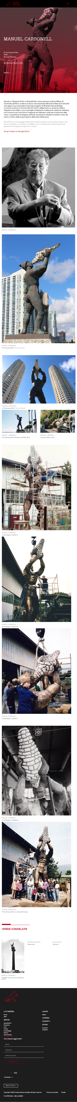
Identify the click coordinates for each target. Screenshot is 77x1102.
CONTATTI (46, 1021)
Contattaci (8, 1077)
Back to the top (10, 1085)
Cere (5, 1027)
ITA (11, 1073)
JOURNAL (46, 1018)
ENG (15, 1073)
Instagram (45, 1029)
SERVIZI (7, 1020)
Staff (5, 1016)
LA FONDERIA (9, 1011)
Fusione (6, 1029)
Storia (5, 1014)
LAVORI (45, 1011)
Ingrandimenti (7, 1023)
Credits (63, 1092)
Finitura (6, 1033)
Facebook (45, 1028)
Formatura (7, 1025)
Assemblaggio (7, 1031)
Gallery (44, 1014)
